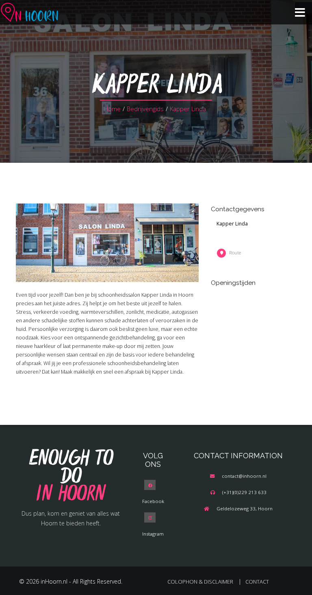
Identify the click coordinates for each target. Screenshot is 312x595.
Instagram (153, 534)
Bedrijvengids (145, 109)
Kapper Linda (188, 109)
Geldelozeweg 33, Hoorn (245, 508)
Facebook (153, 501)
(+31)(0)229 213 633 (244, 492)
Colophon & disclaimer (200, 581)
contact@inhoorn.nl (244, 476)
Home (112, 109)
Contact (257, 581)
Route (235, 252)
